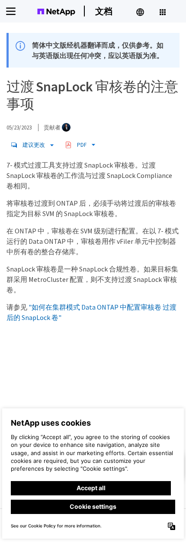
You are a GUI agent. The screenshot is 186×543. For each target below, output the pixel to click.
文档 (103, 11)
